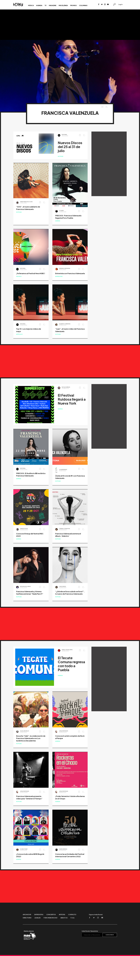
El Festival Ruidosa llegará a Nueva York (72, 399)
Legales (37, 918)
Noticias (60, 156)
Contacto (72, 914)
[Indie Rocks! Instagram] (105, 4)
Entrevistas (59, 276)
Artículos (19, 334)
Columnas (83, 5)
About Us (64, 918)
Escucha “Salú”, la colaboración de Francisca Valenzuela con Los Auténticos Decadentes (30, 738)
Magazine (52, 5)
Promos (73, 5)
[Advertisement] (70, 24)
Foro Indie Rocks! (50, 918)
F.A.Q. (73, 918)
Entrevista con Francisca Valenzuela (70, 273)
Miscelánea (63, 5)
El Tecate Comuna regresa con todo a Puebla (71, 664)
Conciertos (51, 914)
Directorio (27, 918)
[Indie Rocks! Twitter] (102, 4)
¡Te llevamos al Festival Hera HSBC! (30, 273)
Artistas (62, 914)
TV (45, 5)
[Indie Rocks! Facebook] (99, 4)
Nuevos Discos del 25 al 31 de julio (70, 147)
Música (31, 5)
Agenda (39, 5)
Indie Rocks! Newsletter (90, 931)
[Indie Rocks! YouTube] (108, 4)
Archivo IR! (27, 914)
